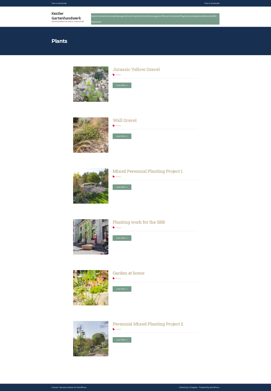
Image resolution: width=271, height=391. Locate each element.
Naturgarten (121, 16)
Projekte (135, 16)
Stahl (145, 16)
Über (106, 16)
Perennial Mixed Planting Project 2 (148, 324)
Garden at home (128, 273)
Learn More (121, 85)
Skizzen (188, 16)
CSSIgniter (193, 387)
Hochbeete (174, 16)
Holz (141, 16)
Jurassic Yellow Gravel (136, 69)
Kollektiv (204, 16)
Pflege (182, 16)
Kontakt (112, 16)
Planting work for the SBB (139, 222)
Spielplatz (196, 16)
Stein (129, 16)
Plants (118, 74)
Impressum (96, 21)
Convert (55, 387)
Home (101, 16)
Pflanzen (165, 16)
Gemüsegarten (154, 16)
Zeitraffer (212, 16)
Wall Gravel (125, 120)
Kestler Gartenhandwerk (66, 16)
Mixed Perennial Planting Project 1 (148, 171)
